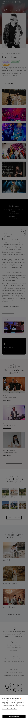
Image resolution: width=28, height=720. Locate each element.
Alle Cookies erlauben (14, 716)
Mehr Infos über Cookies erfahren (9, 708)
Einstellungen (14, 712)
